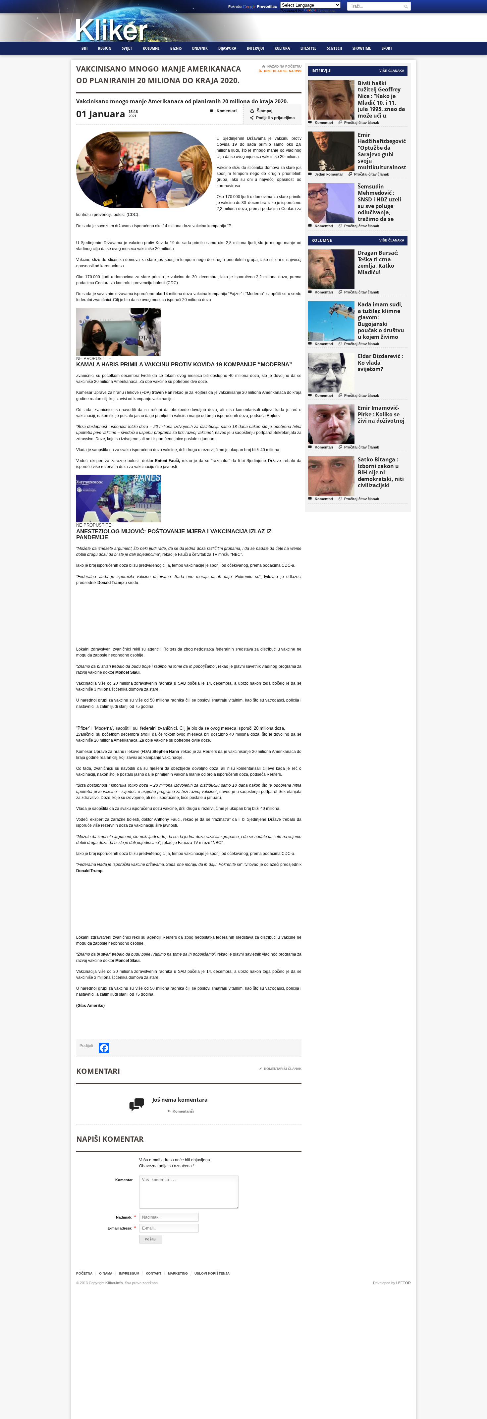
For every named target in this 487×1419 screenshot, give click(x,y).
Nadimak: (124, 1217)
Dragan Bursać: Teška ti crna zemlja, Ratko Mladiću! (378, 262)
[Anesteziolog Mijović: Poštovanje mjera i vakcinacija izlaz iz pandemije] (118, 477)
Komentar (124, 1180)
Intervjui (255, 48)
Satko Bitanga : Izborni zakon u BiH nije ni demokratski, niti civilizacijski (381, 472)
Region (104, 48)
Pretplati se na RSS (280, 71)
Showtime (361, 48)
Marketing (178, 1273)
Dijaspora (227, 48)
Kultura (282, 48)
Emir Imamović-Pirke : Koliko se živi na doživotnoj (381, 414)
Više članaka (391, 71)
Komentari (223, 111)
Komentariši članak (280, 1069)
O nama (105, 1273)
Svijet (127, 48)
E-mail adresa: (120, 1228)
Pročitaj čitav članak (359, 122)
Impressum (129, 1273)
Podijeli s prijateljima (272, 118)
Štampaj (261, 111)
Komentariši (180, 1111)
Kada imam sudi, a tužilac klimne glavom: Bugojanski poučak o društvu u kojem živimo (381, 321)
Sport (387, 48)
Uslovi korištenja (212, 1273)
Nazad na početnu (281, 66)
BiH (84, 48)
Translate (326, 11)
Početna (84, 1273)
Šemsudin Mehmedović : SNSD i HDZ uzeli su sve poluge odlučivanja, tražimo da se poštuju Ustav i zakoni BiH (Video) (382, 209)
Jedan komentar (325, 174)
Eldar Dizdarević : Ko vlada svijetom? (380, 362)
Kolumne (151, 48)
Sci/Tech (334, 48)
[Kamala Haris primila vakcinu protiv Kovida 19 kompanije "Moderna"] (118, 310)
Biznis (176, 48)
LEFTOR (403, 1283)
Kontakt (153, 1273)
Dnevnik (200, 48)
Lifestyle (308, 48)
